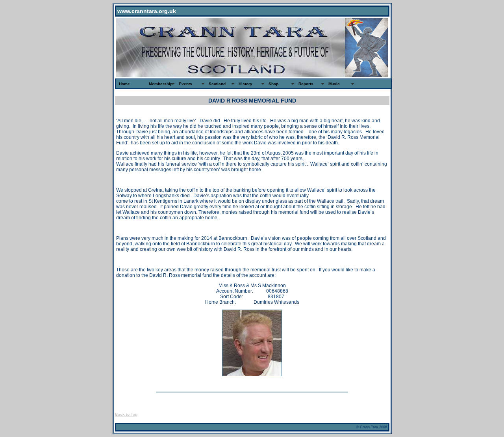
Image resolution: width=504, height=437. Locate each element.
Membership (160, 84)
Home (124, 84)
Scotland (217, 84)
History (245, 84)
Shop (273, 84)
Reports (305, 84)
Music (334, 84)
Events (185, 84)
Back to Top (126, 414)
